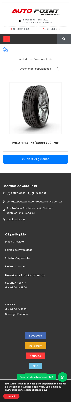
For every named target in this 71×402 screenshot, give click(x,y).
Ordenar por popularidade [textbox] (35, 68)
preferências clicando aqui (32, 390)
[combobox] (35, 67)
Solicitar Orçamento (35, 159)
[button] (6, 39)
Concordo (11, 396)
